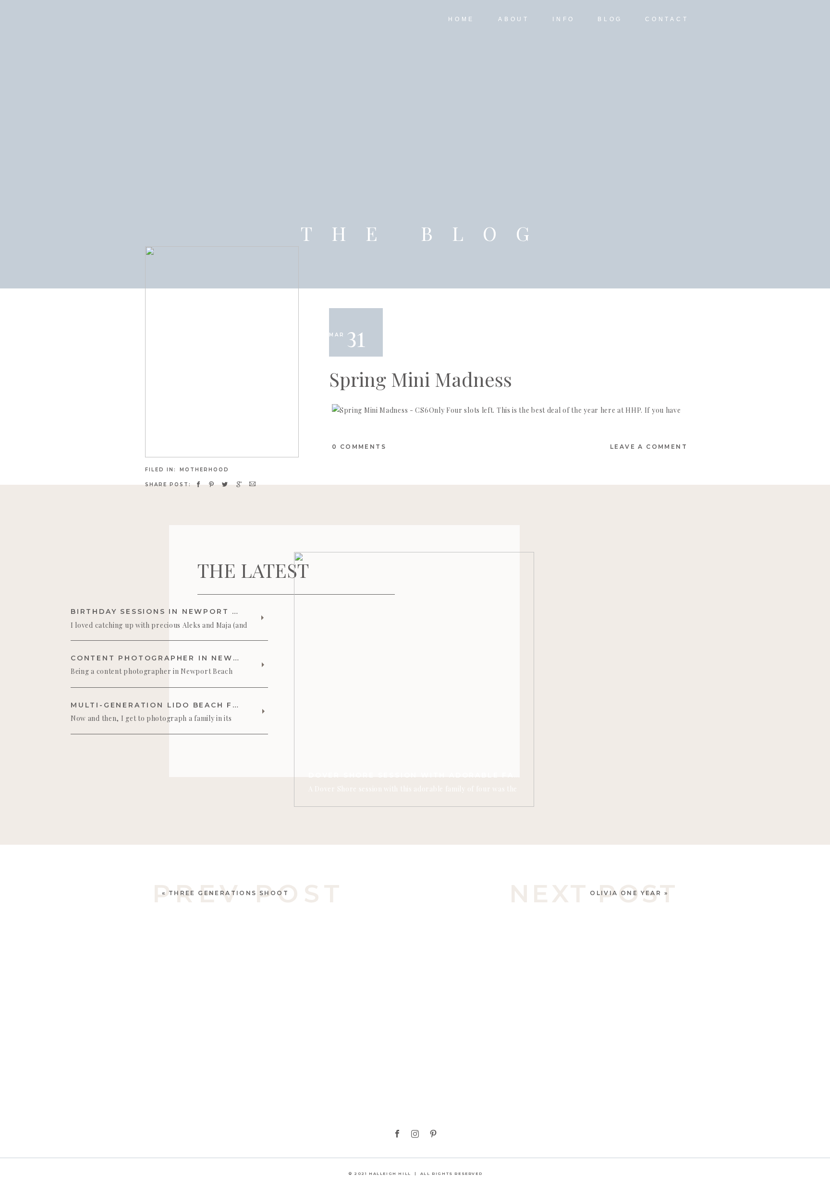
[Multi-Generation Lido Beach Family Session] (263, 711)
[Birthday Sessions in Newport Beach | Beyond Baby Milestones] (262, 617)
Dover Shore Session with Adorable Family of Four (444, 775)
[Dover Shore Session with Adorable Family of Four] (414, 679)
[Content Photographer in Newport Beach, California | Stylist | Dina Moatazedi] (263, 665)
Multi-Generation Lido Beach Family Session (187, 705)
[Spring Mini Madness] (222, 351)
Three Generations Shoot (229, 893)
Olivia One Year (625, 893)
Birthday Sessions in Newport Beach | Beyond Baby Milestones (235, 611)
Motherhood (204, 470)
